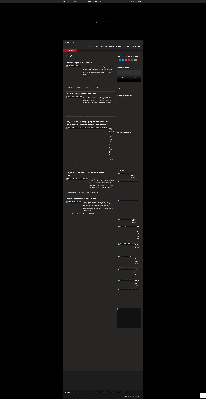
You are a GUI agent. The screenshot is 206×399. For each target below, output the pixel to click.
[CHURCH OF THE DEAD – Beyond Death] (128, 289)
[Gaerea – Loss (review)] (124, 173)
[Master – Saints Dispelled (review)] (126, 244)
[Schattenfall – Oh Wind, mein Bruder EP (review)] (128, 200)
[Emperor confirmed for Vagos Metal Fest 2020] (111, 172)
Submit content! (136, 46)
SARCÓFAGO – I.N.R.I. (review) (137, 282)
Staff (64, 1)
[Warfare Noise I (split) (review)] (125, 269)
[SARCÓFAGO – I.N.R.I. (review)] (125, 280)
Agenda (126, 46)
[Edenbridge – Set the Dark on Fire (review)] (128, 181)
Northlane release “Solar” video (81, 198)
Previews (104, 46)
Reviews (111, 46)
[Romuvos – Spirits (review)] (124, 219)
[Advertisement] (98, 80)
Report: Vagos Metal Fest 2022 (80, 62)
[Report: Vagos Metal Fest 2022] (111, 62)
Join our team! (78, 1)
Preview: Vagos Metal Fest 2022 (81, 93)
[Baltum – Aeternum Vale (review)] (126, 256)
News (90, 46)
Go (139, 42)
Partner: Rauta (99, 1)
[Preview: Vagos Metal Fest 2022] (111, 93)
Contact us (70, 1)
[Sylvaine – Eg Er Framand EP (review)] (127, 226)
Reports (96, 46)
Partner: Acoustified (88, 1)
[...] (86, 74)
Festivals (86, 87)
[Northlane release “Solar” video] (111, 198)
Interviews (119, 46)
